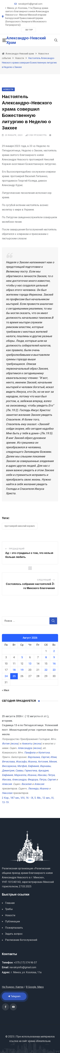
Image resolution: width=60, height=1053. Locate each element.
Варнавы (45, 766)
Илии (53, 757)
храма (31, 1041)
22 (45, 669)
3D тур (29, 30)
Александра (25, 748)
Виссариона (9, 766)
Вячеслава (8, 761)
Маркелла (20, 775)
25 (14, 676)
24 (6, 676)
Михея (53, 761)
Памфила (30, 752)
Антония (43, 761)
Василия (26, 784)
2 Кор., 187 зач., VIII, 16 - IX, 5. (19, 797)
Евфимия (33, 766)
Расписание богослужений (21, 939)
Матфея (22, 766)
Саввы (19, 770)
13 (29, 663)
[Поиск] (56, 40)
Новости (10, 915)
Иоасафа (21, 761)
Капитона (44, 752)
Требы (9, 909)
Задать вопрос (14, 933)
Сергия (45, 757)
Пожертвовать (14, 927)
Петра (51, 775)
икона (14, 743)
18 (14, 669)
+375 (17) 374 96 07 (25, 962)
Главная (10, 902)
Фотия (5, 743)
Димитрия (8, 770)
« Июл (5, 690)
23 (54, 669)
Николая (7, 793)
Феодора (33, 779)
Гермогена (30, 770)
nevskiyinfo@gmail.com (30, 4)
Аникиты (27, 743)
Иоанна (32, 761)
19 (21, 669)
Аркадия (43, 770)
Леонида (33, 788)
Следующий (44, 580)
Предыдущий (16, 549)
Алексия (7, 784)
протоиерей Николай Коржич (19, 526)
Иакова (41, 775)
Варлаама (34, 757)
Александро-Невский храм (26, 40)
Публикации (12, 921)
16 (54, 663)
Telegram (15, 996)
